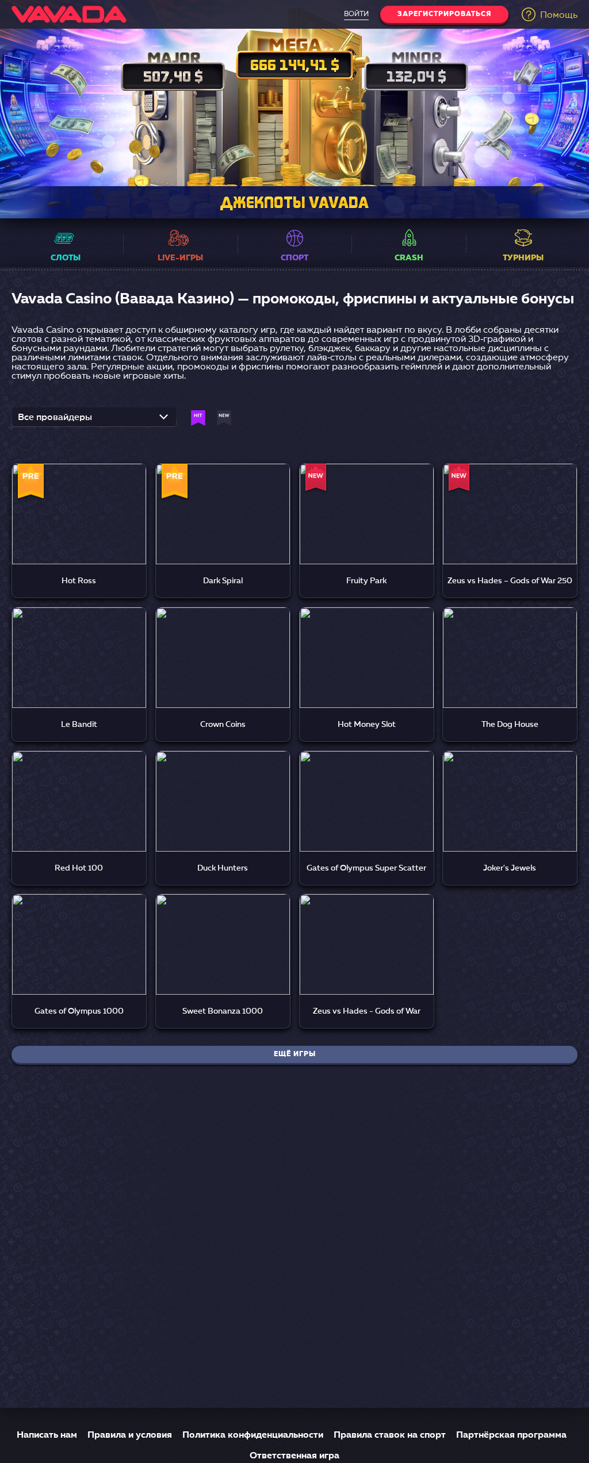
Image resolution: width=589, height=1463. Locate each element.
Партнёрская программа (511, 1435)
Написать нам (47, 1435)
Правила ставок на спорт (390, 1435)
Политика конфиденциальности (252, 1435)
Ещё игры (295, 1054)
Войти (356, 14)
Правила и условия (129, 1435)
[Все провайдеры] (94, 420)
